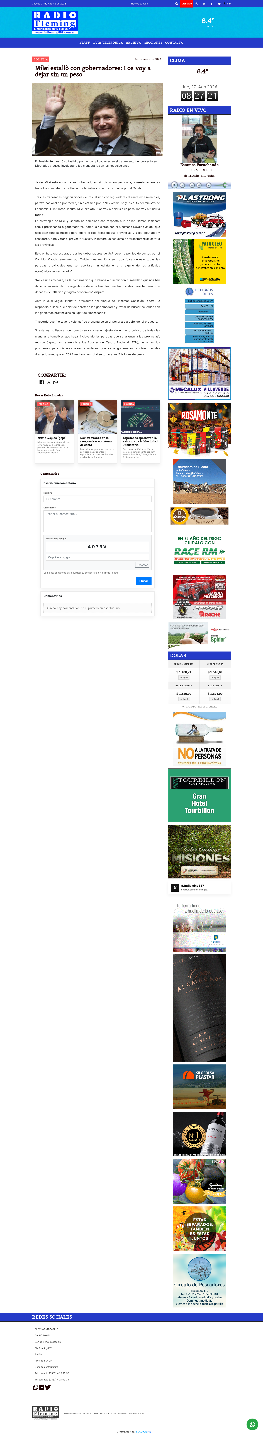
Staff (84, 42)
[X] (204, 3)
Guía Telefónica (108, 42)
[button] (176, 3)
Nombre (47, 492)
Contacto (174, 42)
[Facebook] (212, 3)
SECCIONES (153, 42)
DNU (132, 50)
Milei (120, 50)
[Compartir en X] (48, 382)
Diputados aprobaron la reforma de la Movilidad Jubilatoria (140, 441)
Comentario (49, 507)
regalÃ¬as (154, 50)
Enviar (143, 581)
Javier (105, 50)
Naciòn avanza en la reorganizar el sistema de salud (96, 441)
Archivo (134, 42)
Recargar (142, 564)
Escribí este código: (56, 538)
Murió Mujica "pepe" (52, 438)
